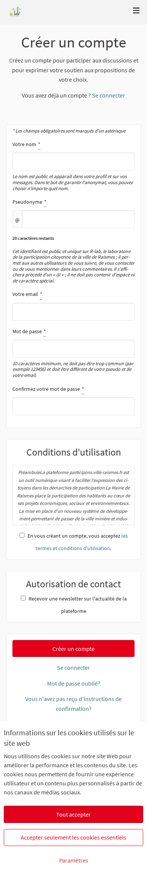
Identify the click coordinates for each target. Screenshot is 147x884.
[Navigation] (136, 11)
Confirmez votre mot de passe (69, 389)
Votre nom (72, 166)
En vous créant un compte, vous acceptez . (78, 542)
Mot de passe (72, 353)
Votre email (48, 294)
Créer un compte (73, 648)
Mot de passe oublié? (73, 683)
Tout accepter (73, 814)
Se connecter (108, 95)
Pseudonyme (73, 240)
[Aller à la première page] (15, 12)
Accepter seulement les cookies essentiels (73, 837)
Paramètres (73, 860)
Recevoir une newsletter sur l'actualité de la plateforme (78, 604)
